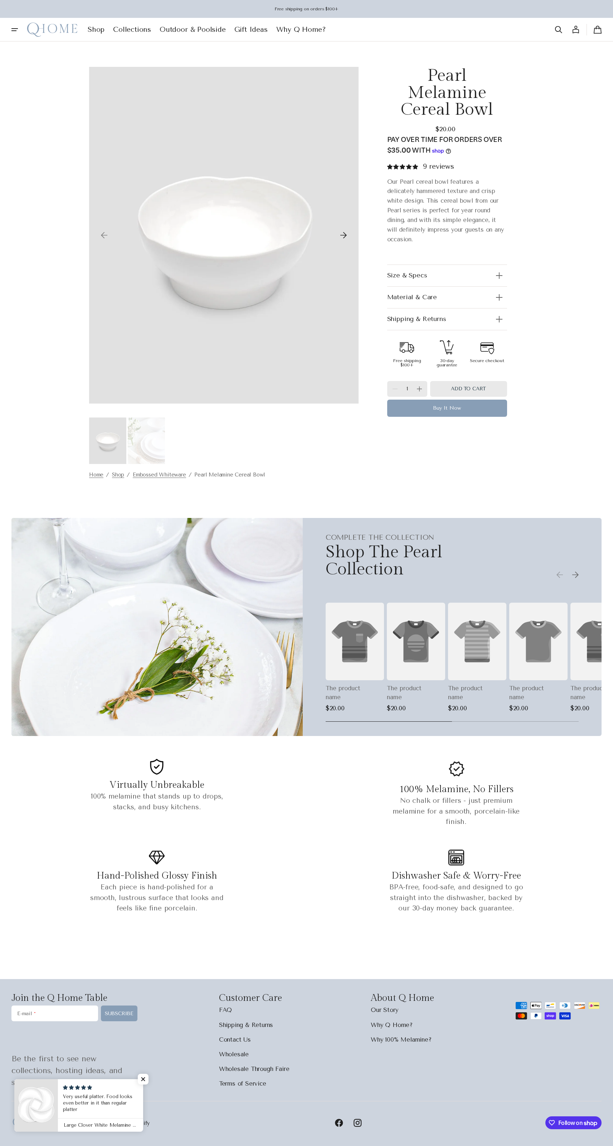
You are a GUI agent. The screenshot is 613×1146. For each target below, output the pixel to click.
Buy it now (447, 408)
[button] (558, 30)
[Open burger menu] (15, 30)
